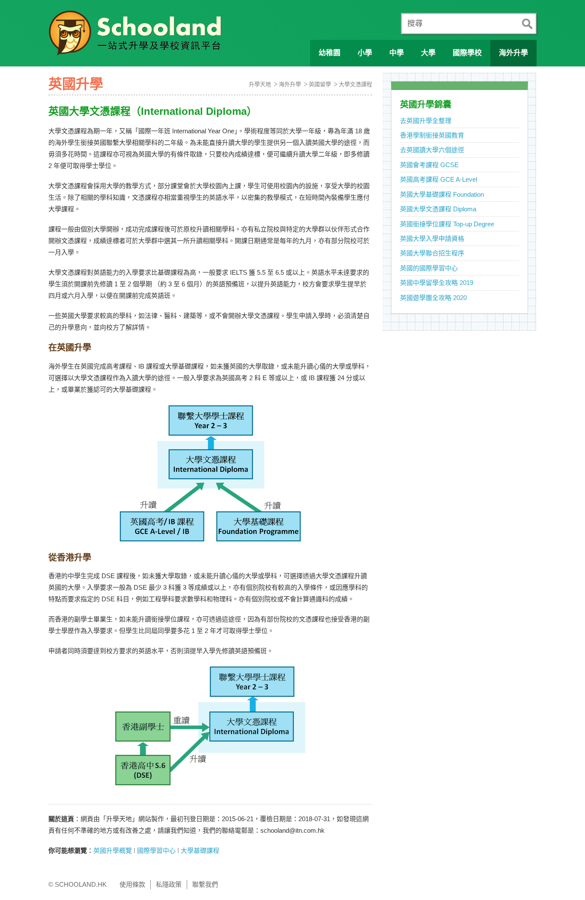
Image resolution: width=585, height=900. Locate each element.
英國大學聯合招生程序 (432, 253)
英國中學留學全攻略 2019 (436, 282)
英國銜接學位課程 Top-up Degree (447, 224)
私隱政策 (169, 884)
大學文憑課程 (355, 84)
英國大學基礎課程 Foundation (442, 194)
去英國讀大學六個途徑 (432, 149)
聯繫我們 (205, 884)
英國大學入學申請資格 (432, 238)
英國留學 (320, 84)
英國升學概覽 (112, 850)
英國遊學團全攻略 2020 (433, 297)
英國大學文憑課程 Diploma (438, 209)
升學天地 (260, 84)
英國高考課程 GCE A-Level (438, 179)
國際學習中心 (156, 850)
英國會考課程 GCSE (429, 164)
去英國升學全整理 (425, 120)
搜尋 (415, 23)
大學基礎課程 (200, 850)
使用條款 (132, 884)
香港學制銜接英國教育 (432, 135)
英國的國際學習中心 (429, 268)
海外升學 (290, 84)
